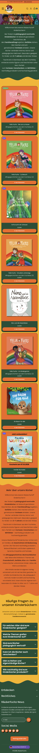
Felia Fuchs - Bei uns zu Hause (19, 124)
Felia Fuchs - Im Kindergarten (19, 371)
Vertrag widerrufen (19, 739)
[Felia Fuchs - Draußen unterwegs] (19, 253)
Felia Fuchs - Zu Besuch (19, 174)
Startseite (14, 17)
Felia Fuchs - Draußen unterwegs (20, 273)
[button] (2, 8)
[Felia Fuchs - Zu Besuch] (19, 154)
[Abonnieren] (29, 720)
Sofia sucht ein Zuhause (19, 225)
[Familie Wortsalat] (19, 450)
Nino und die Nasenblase (19, 323)
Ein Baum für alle (19, 421)
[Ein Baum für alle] (19, 401)
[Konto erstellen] (30, 8)
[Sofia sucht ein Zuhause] (19, 204)
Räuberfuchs (22, 751)
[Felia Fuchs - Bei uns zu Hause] (19, 104)
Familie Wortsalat (19, 470)
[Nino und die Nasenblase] (19, 303)
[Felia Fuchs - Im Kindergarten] (19, 351)
